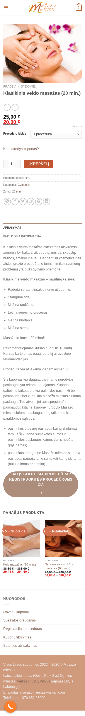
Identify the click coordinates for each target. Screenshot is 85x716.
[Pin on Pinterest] (38, 201)
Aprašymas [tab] (12, 227)
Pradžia (9, 86)
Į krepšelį (39, 164)
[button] (5, 7)
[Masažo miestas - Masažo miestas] (42, 7)
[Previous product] (15, 107)
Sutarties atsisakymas (20, 645)
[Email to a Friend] (30, 201)
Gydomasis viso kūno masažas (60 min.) (59, 566)
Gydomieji (29, 86)
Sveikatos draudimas (19, 620)
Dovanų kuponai (16, 612)
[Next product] (7, 107)
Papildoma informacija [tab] (22, 236)
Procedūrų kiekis (14, 133)
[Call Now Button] (10, 707)
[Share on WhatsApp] (7, 201)
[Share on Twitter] (23, 201)
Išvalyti (77, 126)
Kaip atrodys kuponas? (21, 149)
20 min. (17, 191)
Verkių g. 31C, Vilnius (33, 681)
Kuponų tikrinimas (17, 637)
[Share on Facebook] (15, 201)
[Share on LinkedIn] (46, 201)
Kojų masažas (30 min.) (19, 564)
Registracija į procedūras (22, 629)
